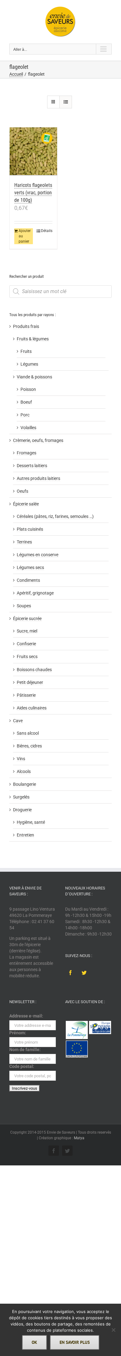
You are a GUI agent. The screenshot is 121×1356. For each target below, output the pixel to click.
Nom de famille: (25, 1049)
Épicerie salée (26, 503)
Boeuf (26, 402)
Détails (46, 231)
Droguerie (22, 809)
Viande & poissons (34, 376)
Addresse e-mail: (26, 1015)
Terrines (24, 541)
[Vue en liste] (66, 102)
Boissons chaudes (34, 669)
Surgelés (21, 796)
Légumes (29, 364)
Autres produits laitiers (38, 478)
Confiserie (26, 643)
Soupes (24, 605)
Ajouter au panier (25, 236)
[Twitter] (84, 972)
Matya (79, 1138)
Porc (24, 414)
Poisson (28, 389)
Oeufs (22, 491)
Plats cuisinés (30, 529)
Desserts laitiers (32, 465)
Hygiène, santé (31, 822)
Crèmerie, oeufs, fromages (38, 440)
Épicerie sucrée (27, 618)
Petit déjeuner (30, 682)
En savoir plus (75, 1342)
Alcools (24, 771)
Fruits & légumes (33, 338)
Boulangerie (24, 784)
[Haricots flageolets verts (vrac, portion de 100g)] (33, 151)
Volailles (28, 427)
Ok (34, 1342)
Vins (21, 758)
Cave (18, 720)
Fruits (26, 351)
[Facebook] (70, 972)
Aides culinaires (32, 707)
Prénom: (17, 1032)
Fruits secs (27, 656)
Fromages (26, 452)
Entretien (25, 834)
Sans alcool (28, 733)
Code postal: (21, 1066)
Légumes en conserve (37, 554)
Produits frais (26, 326)
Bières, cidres (29, 745)
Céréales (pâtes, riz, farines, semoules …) (55, 516)
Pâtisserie (26, 695)
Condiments (28, 580)
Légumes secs (30, 567)
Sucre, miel (27, 630)
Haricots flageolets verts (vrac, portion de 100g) (33, 192)
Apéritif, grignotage (35, 592)
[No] (113, 1330)
